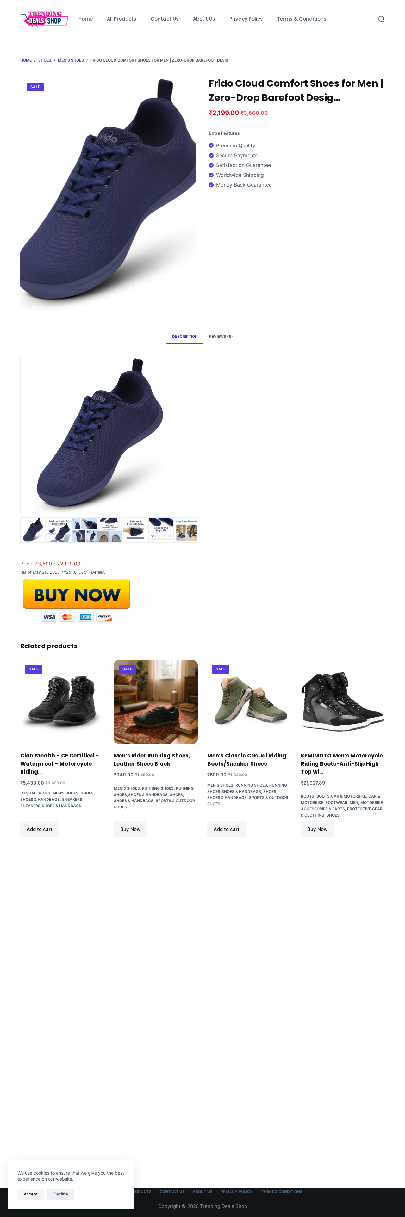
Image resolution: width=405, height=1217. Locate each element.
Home (85, 18)
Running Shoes (158, 788)
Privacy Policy (246, 18)
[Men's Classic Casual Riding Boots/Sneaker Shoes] (249, 702)
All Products (121, 18)
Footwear (336, 802)
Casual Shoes (35, 793)
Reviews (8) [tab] (221, 336)
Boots (307, 796)
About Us (204, 18)
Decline (60, 1193)
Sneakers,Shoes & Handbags (50, 805)
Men (354, 802)
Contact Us (165, 18)
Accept (31, 1193)
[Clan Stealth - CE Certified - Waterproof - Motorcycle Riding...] (62, 702)
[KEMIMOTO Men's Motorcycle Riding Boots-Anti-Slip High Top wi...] (343, 702)
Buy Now (130, 829)
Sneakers (72, 799)
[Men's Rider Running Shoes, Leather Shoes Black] (156, 702)
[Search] (381, 19)
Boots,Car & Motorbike (341, 796)
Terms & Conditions (302, 18)
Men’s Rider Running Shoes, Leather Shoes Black (152, 760)
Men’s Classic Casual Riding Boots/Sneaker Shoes (246, 760)
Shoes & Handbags (40, 799)
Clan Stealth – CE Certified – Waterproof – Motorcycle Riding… (59, 763)
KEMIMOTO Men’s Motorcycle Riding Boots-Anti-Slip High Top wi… (342, 763)
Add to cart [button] (40, 829)
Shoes (87, 793)
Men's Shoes (65, 793)
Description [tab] (185, 336)
